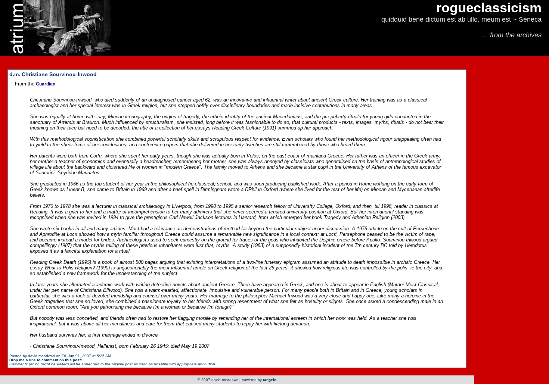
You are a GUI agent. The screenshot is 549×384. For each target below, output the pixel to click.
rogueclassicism (489, 7)
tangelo (269, 380)
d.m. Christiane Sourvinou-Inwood (53, 74)
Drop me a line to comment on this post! (45, 360)
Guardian (45, 84)
